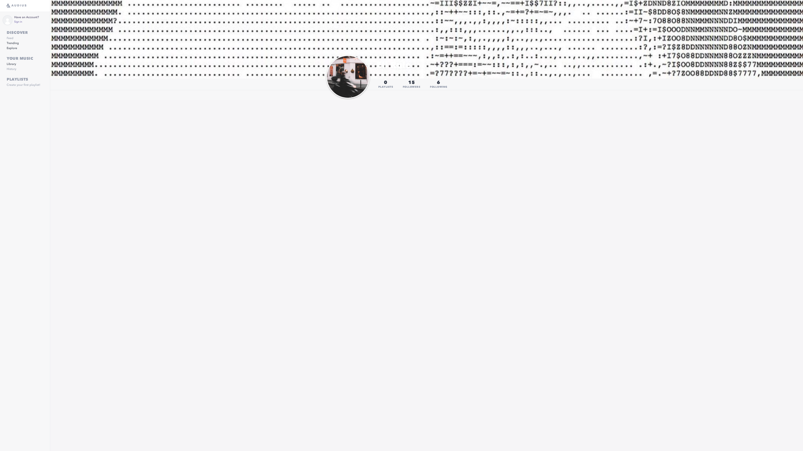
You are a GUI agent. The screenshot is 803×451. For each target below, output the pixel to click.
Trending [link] (13, 43)
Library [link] (11, 64)
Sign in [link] (18, 22)
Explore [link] (12, 48)
